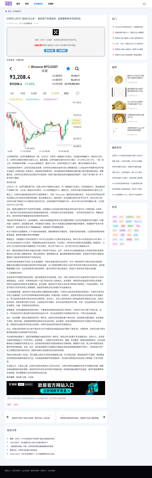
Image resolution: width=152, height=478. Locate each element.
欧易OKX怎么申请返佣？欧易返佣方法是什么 (130, 55)
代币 (138, 217)
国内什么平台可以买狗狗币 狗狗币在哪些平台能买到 (136, 78)
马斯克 (129, 239)
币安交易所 (16, 471)
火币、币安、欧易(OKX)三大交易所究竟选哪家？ (130, 44)
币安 (115, 221)
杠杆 (122, 244)
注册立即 (38, 45)
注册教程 (62, 51)
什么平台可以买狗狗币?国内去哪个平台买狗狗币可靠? (135, 104)
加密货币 (129, 217)
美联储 (128, 221)
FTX (136, 239)
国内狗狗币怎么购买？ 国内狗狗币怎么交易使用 (135, 91)
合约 (123, 226)
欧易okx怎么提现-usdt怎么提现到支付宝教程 (130, 38)
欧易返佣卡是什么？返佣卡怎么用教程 (129, 32)
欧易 (136, 235)
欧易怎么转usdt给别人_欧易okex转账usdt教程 (130, 49)
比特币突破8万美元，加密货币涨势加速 (126, 167)
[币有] (8, 3)
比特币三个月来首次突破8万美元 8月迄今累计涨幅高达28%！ (128, 156)
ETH (121, 217)
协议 (136, 230)
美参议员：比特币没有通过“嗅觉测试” (24, 450)
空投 (129, 235)
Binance (137, 221)
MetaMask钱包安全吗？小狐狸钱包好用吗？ (130, 27)
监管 (15, 405)
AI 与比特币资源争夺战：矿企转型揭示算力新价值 (128, 183)
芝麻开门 (43, 471)
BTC (9, 405)
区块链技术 (38, 4)
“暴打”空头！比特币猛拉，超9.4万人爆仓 (127, 172)
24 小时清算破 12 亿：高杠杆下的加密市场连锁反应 (128, 195)
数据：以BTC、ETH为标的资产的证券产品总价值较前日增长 (32, 439)
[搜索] (144, 4)
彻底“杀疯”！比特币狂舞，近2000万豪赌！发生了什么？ (128, 161)
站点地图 (51, 471)
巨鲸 (138, 226)
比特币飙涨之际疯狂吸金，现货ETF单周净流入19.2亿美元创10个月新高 (128, 189)
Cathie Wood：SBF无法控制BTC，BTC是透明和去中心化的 (32, 454)
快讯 (27, 4)
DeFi (115, 244)
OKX (115, 239)
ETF (121, 221)
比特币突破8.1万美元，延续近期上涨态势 (127, 178)
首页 (18, 4)
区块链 (122, 230)
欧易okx (8, 471)
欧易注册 (49, 51)
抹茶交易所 (35, 471)
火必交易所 (25, 471)
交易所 (50, 4)
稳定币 (130, 226)
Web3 (115, 235)
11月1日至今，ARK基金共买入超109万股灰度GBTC (29, 442)
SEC (115, 230)
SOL (122, 239)
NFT (130, 230)
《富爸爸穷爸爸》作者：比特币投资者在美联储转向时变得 (31, 446)
